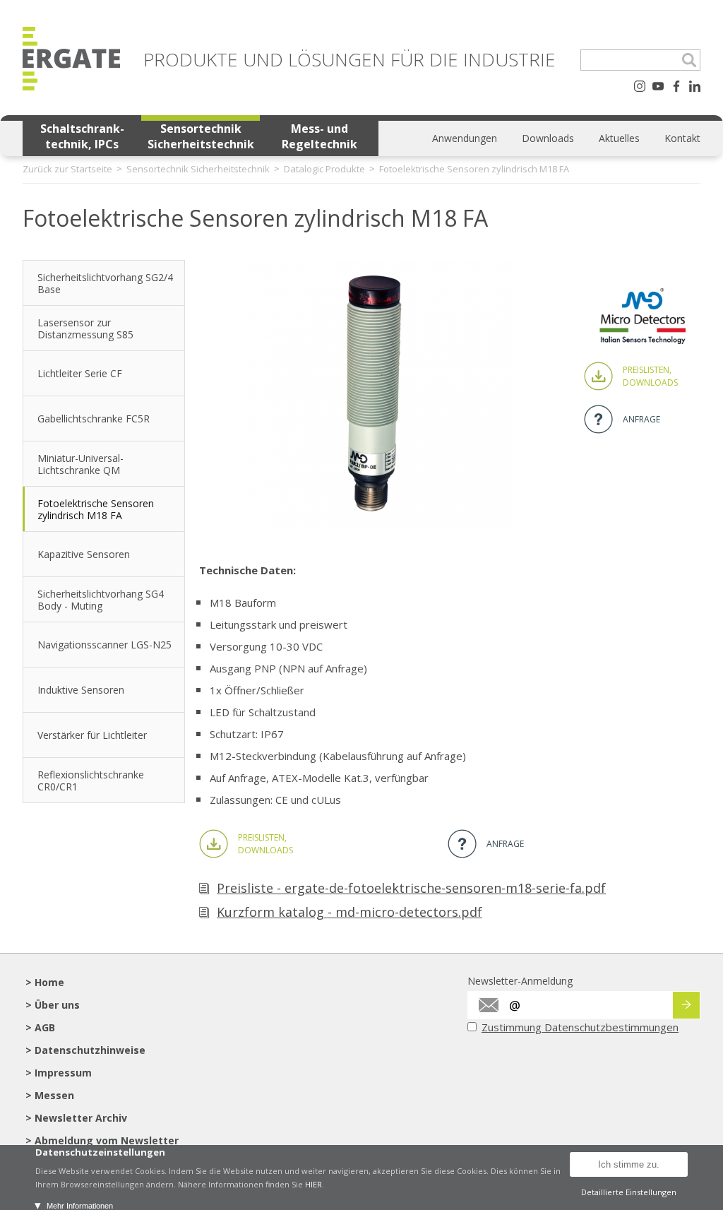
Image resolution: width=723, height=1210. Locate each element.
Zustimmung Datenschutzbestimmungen (580, 1027)
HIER (313, 1184)
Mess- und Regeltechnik (319, 136)
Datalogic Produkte (324, 168)
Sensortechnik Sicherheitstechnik (201, 136)
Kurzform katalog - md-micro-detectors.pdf (349, 912)
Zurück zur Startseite (67, 168)
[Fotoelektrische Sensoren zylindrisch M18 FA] (379, 524)
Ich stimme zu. (628, 1164)
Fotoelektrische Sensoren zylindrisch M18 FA (474, 168)
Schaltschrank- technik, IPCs (82, 136)
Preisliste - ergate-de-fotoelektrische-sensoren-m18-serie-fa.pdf (411, 888)
